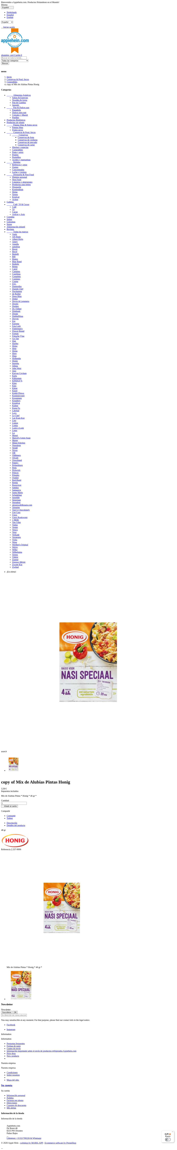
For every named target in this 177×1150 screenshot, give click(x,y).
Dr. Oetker (16, 309)
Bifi (13, 256)
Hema (14, 192)
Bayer (14, 249)
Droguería (16, 187)
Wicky (15, 547)
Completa (16, 276)
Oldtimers (16, 455)
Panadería (16, 110)
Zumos (15, 167)
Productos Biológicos (16, 120)
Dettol (15, 299)
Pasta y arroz (17, 152)
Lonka (15, 425)
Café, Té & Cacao (18, 204)
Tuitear (10, 818)
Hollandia (16, 358)
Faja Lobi (16, 326)
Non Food (16, 179)
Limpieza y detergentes (22, 182)
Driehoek (16, 311)
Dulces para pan (19, 112)
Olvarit (15, 458)
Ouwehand (17, 460)
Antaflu (15, 244)
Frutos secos (17, 130)
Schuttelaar (17, 495)
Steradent (16, 502)
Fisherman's (17, 328)
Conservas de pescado (27, 142)
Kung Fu (16, 408)
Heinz (14, 346)
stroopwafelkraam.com (22, 505)
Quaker (15, 477)
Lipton (15, 423)
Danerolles (17, 286)
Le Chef (15, 415)
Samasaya (16, 490)
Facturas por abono (15, 1100)
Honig (15, 361)
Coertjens (16, 274)
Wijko (14, 550)
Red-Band (16, 480)
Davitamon (17, 291)
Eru (13, 321)
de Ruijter (16, 294)
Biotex (15, 259)
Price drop (11, 1053)
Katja (14, 376)
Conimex (16, 279)
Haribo (15, 343)
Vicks (14, 540)
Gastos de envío (14, 1048)
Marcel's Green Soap (21, 438)
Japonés (15, 105)
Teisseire (16, 507)
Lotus (14, 430)
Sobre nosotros (13, 1075)
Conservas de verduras (27, 140)
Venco (15, 530)
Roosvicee (16, 485)
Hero (14, 353)
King (14, 383)
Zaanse (15, 559)
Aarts (14, 234)
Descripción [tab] (12, 823)
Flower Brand (18, 331)
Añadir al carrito (9, 806)
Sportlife (16, 497)
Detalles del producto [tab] (16, 825)
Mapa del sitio (13, 1080)
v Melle (15, 520)
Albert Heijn (17, 239)
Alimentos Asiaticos (19, 95)
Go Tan (15, 338)
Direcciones (12, 1103)
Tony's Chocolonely (21, 510)
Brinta (15, 266)
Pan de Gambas (19, 102)
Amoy (15, 242)
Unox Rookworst (19, 517)
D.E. (14, 284)
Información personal (16, 1095)
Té (13, 209)
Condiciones (12, 1072)
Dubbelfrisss (17, 316)
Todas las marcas (17, 232)
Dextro (15, 304)
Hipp (14, 356)
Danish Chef (17, 289)
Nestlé (15, 448)
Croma (15, 281)
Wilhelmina (17, 552)
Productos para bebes (21, 184)
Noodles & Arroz (19, 100)
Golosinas (11, 222)
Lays (14, 413)
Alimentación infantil (16, 227)
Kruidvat (16, 403)
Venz (14, 532)
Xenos (15, 194)
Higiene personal (19, 177)
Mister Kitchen (18, 443)
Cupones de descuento (16, 1105)
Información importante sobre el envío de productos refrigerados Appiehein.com (41, 1051)
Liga (14, 420)
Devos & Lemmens (20, 301)
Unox (14, 515)
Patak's (15, 463)
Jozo (14, 371)
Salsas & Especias (20, 97)
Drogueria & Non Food (20, 174)
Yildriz (15, 557)
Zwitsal (15, 567)
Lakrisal (15, 410)
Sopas (9, 224)
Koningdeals (17, 189)
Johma (15, 366)
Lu (13, 433)
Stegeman (16, 500)
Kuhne (15, 405)
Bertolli (15, 254)
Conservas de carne (26, 145)
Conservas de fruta (26, 137)
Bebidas (13, 162)
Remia (15, 482)
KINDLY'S (17, 381)
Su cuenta (6, 1085)
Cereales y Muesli (20, 115)
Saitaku (15, 487)
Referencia (6, 849)
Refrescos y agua (19, 165)
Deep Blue (17, 296)
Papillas (15, 117)
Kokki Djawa (18, 393)
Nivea (14, 450)
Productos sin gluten (15, 122)
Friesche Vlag (18, 336)
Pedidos (10, 1098)
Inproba (15, 363)
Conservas (20, 135)
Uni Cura (16, 512)
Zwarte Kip (17, 564)
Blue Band (17, 261)
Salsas (9, 219)
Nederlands (12, 12)
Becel (14, 251)
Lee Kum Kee (18, 418)
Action (15, 199)
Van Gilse (16, 522)
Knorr (14, 391)
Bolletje (15, 264)
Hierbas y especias (20, 147)
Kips (14, 386)
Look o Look (18, 428)
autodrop (16, 246)
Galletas (10, 202)
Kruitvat (15, 197)
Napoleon (16, 445)
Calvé (14, 269)
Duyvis (15, 319)
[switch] (168, 1139)
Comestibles (17, 150)
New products (13, 1056)
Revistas (10, 229)
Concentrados (18, 169)
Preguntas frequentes (16, 1043)
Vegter (15, 527)
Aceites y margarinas (21, 160)
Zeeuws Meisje (18, 562)
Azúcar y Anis (18, 214)
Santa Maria (17, 492)
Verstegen (16, 537)
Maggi (15, 435)
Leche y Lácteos (19, 172)
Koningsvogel (18, 396)
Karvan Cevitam (19, 373)
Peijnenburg (17, 465)
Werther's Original (20, 545)
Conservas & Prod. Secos (21, 132)
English (10, 17)
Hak (14, 341)
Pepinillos (16, 157)
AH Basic (16, 237)
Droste (15, 314)
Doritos (15, 306)
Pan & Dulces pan (18, 107)
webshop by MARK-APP (31, 1143)
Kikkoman (16, 378)
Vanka (15, 525)
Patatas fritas (17, 127)
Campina (16, 271)
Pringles (15, 475)
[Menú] (172, 1132)
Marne (15, 440)
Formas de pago (14, 1046)
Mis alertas (11, 1108)
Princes (15, 473)
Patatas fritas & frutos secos (22, 125)
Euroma (15, 323)
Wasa (14, 542)
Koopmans (17, 398)
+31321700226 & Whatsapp (24, 1137)
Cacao (15, 212)
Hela (14, 348)
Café (14, 207)
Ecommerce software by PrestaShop (60, 1143)
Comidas (10, 217)
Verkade (15, 535)
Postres (15, 155)
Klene (14, 388)
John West (16, 368)
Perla (14, 468)
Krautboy (16, 400)
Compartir (11, 816)
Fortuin (15, 333)
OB (13, 453)
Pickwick (16, 470)
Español (10, 15)
